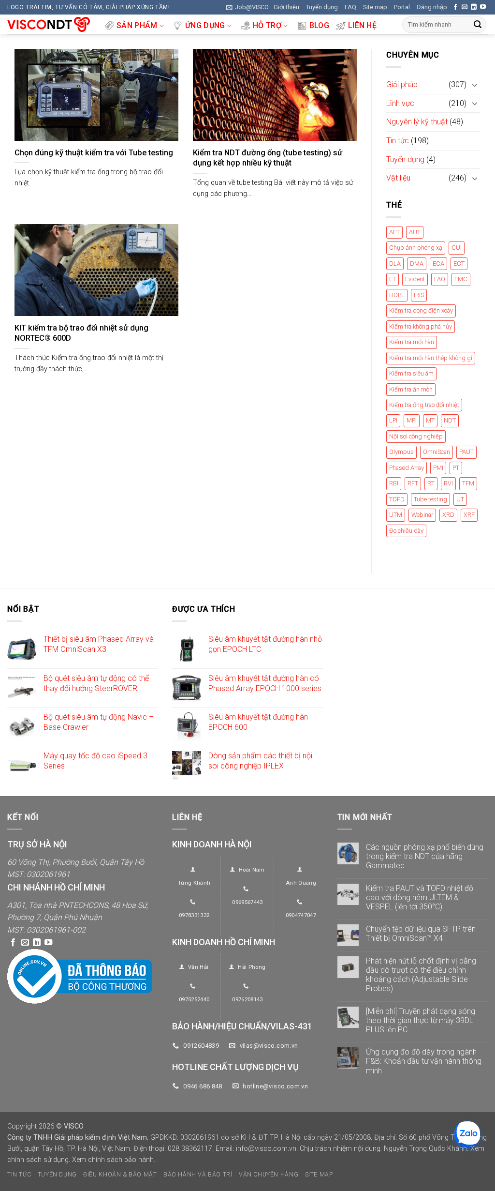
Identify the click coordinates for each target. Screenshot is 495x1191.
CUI (456, 248)
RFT (413, 483)
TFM (468, 483)
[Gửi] (477, 24)
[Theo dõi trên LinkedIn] (474, 7)
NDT (450, 420)
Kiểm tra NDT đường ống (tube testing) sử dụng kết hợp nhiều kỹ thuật (267, 158)
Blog (319, 25)
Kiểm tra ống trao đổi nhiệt (424, 404)
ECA (438, 263)
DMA (416, 263)
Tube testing (430, 499)
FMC (460, 279)
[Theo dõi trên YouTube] (483, 7)
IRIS (419, 295)
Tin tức (397, 140)
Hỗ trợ (267, 25)
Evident (415, 279)
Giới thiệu (286, 7)
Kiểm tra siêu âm (411, 373)
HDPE (397, 295)
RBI (393, 483)
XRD (448, 515)
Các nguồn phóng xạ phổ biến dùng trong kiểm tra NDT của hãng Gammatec (424, 856)
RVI (448, 483)
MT (430, 420)
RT (431, 483)
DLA (395, 263)
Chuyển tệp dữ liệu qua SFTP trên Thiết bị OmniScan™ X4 (421, 933)
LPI (393, 420)
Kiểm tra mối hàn (411, 342)
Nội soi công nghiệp (416, 436)
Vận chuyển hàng (268, 1174)
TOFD (397, 499)
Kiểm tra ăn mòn (411, 389)
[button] (247, 7)
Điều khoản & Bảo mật (120, 1174)
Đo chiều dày (406, 530)
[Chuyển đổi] (474, 84)
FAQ (350, 7)
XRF (469, 515)
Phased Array (406, 467)
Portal (402, 7)
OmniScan (436, 452)
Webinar (422, 515)
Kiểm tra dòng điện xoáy (421, 311)
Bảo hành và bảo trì (198, 1174)
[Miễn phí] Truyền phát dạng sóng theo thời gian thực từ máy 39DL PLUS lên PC (420, 1020)
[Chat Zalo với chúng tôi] (467, 1134)
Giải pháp (402, 85)
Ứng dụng (205, 25)
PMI (438, 467)
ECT (459, 263)
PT (455, 467)
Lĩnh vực (400, 103)
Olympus (401, 452)
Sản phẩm (137, 25)
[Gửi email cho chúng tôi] (464, 7)
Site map (375, 7)
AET (394, 232)
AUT (415, 232)
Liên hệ (362, 25)
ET (392, 279)
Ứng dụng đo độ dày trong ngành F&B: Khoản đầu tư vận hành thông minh (423, 1061)
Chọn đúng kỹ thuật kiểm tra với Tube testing (94, 152)
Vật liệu (398, 178)
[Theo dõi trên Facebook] (455, 7)
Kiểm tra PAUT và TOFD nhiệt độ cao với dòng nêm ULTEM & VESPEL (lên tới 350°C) (419, 897)
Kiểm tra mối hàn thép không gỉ (430, 358)
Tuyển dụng (322, 7)
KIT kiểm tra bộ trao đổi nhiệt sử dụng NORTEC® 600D (81, 333)
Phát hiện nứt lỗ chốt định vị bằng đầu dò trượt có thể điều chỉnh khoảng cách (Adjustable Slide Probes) (421, 975)
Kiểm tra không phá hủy (420, 326)
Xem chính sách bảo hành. (113, 1160)
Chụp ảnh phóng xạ (415, 248)
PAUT (466, 452)
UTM (395, 515)
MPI (412, 420)
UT (460, 499)
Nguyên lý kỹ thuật (417, 122)
